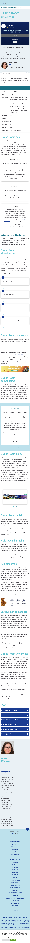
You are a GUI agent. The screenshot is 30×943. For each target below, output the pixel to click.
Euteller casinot (15, 903)
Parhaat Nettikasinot (15, 880)
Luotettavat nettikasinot (15, 887)
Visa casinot (15, 910)
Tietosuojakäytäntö (15, 851)
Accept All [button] (13, 939)
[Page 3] (16, 447)
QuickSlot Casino (15, 874)
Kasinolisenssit (15, 854)
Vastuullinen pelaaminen (15, 856)
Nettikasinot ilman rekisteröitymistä (15, 898)
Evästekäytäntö (15, 844)
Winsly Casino (15, 869)
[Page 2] (14, 447)
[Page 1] (11, 447)
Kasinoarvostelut (11, 7)
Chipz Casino (15, 867)
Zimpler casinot (15, 908)
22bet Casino (15, 872)
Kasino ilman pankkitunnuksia (15, 892)
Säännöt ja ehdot (15, 846)
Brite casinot (15, 905)
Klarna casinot (15, 913)
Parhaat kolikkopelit (15, 900)
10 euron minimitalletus (17, 354)
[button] (13, 506)
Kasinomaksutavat (15, 885)
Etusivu (4, 7)
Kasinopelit (15, 890)
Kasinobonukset (15, 882)
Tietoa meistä (15, 849)
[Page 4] (18, 447)
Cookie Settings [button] (6, 939)
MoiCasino (15, 864)
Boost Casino (15, 862)
